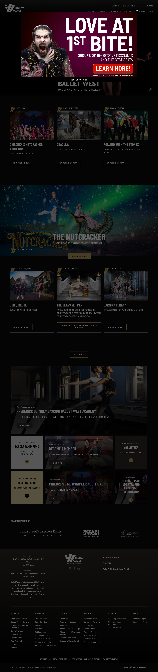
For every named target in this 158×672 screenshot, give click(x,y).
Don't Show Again (79, 79)
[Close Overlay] (137, 11)
